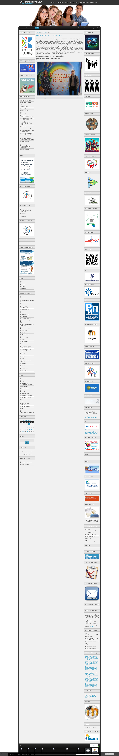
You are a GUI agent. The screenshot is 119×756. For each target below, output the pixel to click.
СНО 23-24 (24, 368)
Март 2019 (27, 420)
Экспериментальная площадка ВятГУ (25, 347)
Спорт (23, 343)
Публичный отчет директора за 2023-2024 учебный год (91, 659)
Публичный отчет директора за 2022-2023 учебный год (91, 662)
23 (31, 430)
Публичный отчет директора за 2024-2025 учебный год (91, 657)
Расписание (24, 314)
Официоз (24, 311)
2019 (42, 32)
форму (91, 626)
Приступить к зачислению (91, 417)
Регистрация (87, 28)
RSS (97, 28)
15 (29, 428)
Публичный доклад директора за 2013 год (90, 674)
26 (23, 431)
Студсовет (24, 303)
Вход (93, 28)
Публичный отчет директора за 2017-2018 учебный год (91, 686)
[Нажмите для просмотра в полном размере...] (59, 95)
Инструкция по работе (90, 416)
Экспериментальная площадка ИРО (25, 350)
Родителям (24, 316)
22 (29, 430)
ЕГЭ (23, 339)
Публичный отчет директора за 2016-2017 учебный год (91, 683)
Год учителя (25, 341)
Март (46, 32)
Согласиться (109, 754)
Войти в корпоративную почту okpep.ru (90, 697)
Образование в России (27, 321)
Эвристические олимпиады (24, 297)
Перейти (87, 720)
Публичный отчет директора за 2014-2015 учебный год (91, 679)
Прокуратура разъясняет (28, 353)
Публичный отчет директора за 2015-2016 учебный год (91, 681)
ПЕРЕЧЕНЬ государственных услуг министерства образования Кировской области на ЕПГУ (91, 431)
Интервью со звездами (27, 462)
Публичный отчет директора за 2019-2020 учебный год (91, 669)
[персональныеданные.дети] (94, 746)
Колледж (24, 337)
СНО (23, 358)
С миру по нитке (25, 318)
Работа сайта (25, 328)
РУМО (23, 363)
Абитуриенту (25, 334)
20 (25, 430)
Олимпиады (24, 309)
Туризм (23, 330)
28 (27, 431)
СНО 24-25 (24, 370)
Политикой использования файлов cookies (87, 754)
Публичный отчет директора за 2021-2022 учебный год (91, 664)
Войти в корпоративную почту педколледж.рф (90, 694)
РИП (23, 356)
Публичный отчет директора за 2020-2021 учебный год (91, 666)
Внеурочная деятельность (23, 307)
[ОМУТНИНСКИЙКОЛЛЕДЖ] (31, 2)
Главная (80, 28)
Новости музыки (25, 464)
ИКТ (23, 332)
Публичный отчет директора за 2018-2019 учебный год (91, 671)
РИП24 (23, 365)
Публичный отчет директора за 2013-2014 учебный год (91, 676)
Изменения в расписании (28, 300)
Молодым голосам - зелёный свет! (49, 35)
